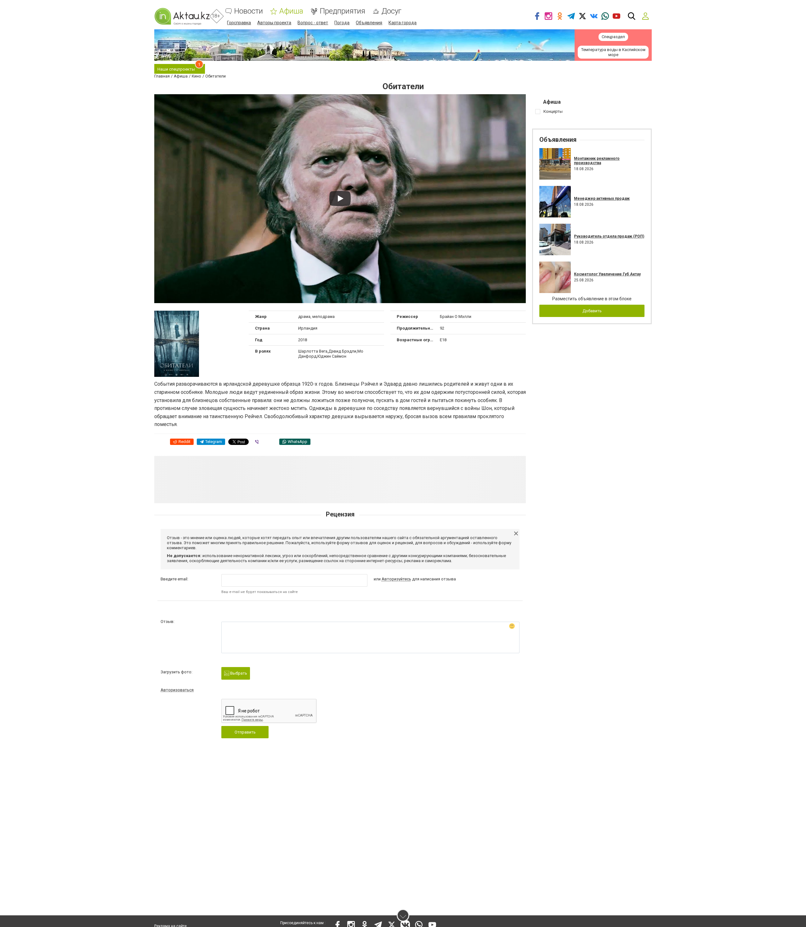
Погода (341, 22)
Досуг (391, 11)
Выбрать (238, 673)
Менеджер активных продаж (602, 198)
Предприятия (342, 11)
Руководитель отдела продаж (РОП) (609, 236)
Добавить (592, 310)
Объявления (369, 22)
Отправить (245, 732)
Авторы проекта (274, 22)
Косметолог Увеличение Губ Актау (607, 274)
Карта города (403, 22)
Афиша (291, 11)
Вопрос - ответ (313, 22)
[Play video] (340, 198)
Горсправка (239, 22)
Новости (248, 11)
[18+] (182, 16)
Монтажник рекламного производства (597, 160)
